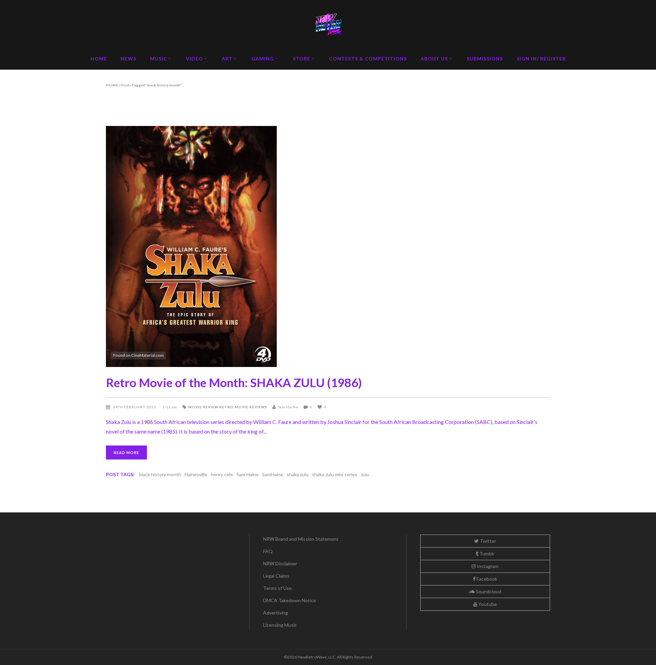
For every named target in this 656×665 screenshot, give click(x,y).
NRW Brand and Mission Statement (301, 539)
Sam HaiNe (288, 407)
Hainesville (195, 474)
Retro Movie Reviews (243, 407)
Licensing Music (280, 625)
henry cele (222, 474)
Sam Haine (247, 474)
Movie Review (203, 407)
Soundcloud (488, 591)
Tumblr (486, 553)
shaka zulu (298, 474)
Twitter (487, 541)
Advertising (275, 613)
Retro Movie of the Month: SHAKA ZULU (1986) (234, 382)
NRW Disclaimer (280, 563)
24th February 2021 (135, 407)
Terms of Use (277, 588)
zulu (365, 474)
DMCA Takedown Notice (289, 600)
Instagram (487, 566)
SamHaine (272, 474)
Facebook (486, 579)
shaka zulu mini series (334, 474)
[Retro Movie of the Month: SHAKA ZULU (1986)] (328, 246)
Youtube (487, 604)
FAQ (268, 551)
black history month (160, 474)
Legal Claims (276, 576)
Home (112, 85)
